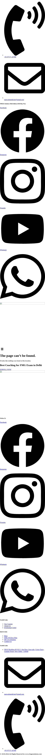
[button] (22, 349)
